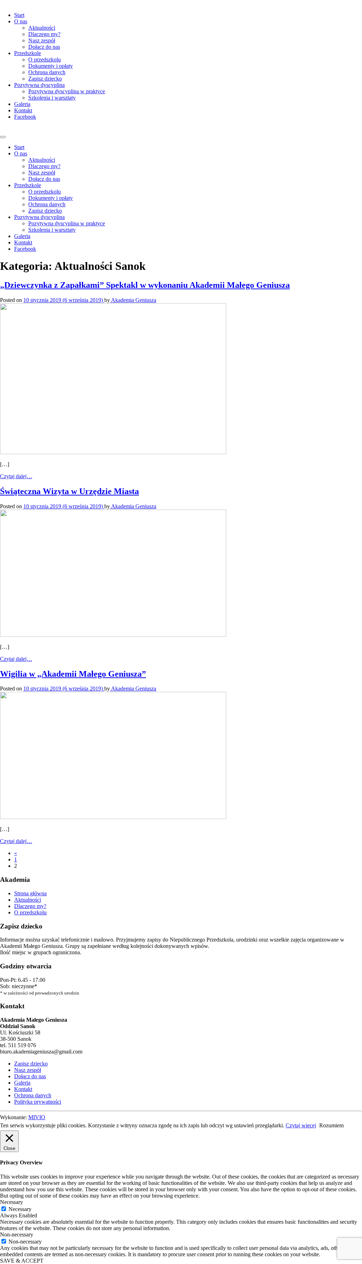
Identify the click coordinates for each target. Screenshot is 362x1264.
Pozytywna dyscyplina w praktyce (66, 91)
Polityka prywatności (37, 1102)
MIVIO (36, 1117)
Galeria (22, 104)
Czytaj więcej (301, 1125)
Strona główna (30, 893)
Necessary (19, 1209)
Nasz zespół (41, 40)
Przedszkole (27, 53)
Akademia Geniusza (133, 300)
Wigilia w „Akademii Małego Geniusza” (73, 673)
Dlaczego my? (44, 34)
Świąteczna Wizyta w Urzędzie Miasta (69, 491)
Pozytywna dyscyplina (39, 85)
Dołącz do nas (44, 47)
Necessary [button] (11, 1202)
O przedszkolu (44, 60)
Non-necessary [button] (16, 1235)
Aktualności (41, 28)
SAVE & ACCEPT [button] (21, 1261)
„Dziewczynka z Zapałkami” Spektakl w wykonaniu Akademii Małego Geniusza (145, 285)
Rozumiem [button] (331, 1125)
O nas (20, 21)
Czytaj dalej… (16, 476)
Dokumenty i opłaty (50, 66)
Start (19, 15)
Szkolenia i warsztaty (52, 98)
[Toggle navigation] (3, 137)
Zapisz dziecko (45, 79)
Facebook (25, 117)
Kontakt (23, 110)
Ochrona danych (46, 72)
